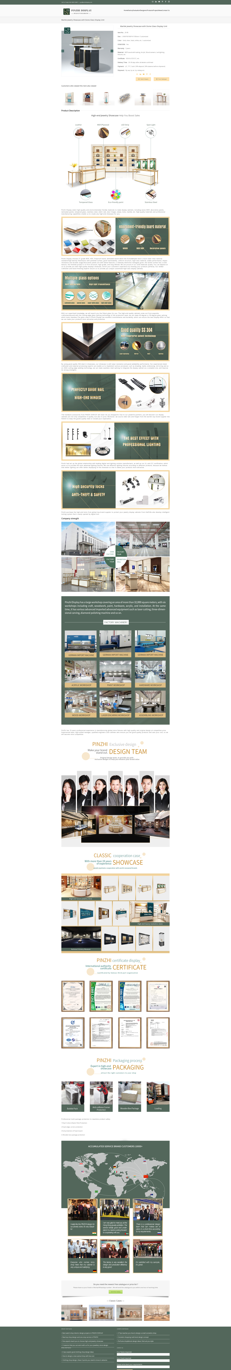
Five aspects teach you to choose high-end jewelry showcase (82, 1341)
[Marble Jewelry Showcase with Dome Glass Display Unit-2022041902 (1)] (87, 51)
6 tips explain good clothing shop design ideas (78, 1352)
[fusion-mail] (137, 74)
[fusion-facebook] (150, 74)
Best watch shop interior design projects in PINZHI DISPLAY (82, 1333)
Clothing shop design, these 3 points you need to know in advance (84, 1360)
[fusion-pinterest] (147, 74)
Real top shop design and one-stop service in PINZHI (80, 1337)
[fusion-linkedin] (140, 74)
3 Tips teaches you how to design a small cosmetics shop (137, 1333)
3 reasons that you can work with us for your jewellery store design (85, 1345)
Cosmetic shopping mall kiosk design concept (133, 1337)
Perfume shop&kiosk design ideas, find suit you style (135, 1341)
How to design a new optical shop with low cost (78, 1356)
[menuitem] (126, 10)
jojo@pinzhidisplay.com (86, 2)
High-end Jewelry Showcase (104, 115)
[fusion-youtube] (143, 74)
